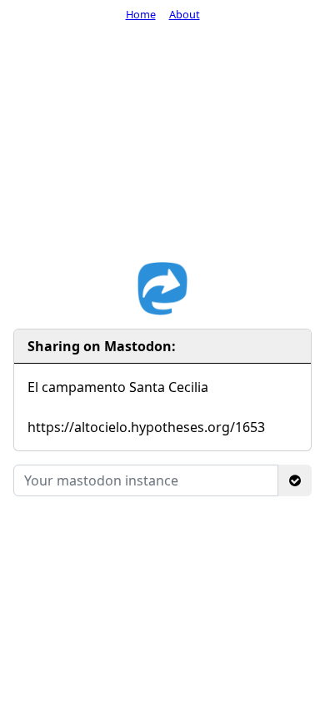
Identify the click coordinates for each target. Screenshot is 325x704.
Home (141, 14)
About (184, 14)
